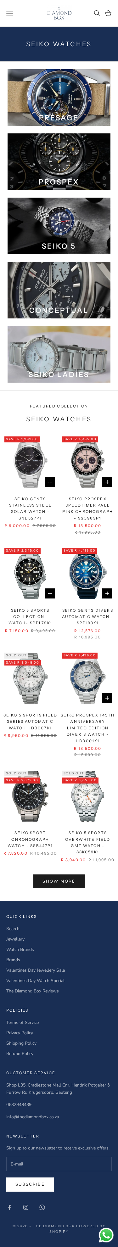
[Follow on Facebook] (9, 1207)
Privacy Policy (19, 1033)
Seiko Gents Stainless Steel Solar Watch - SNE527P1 (30, 508)
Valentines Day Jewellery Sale (35, 970)
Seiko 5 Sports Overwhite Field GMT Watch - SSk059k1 (87, 842)
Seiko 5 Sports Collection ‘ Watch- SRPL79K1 (30, 617)
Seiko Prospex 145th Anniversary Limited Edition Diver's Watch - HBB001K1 (88, 728)
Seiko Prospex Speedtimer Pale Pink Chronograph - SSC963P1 (87, 508)
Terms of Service (22, 1022)
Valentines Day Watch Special (35, 981)
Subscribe (30, 1184)
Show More (58, 881)
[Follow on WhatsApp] (42, 1207)
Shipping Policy (21, 1043)
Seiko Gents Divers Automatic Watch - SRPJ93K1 (88, 617)
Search (13, 929)
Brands (13, 960)
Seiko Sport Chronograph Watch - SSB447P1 (30, 839)
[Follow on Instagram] (26, 1207)
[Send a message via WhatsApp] (106, 1235)
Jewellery (15, 939)
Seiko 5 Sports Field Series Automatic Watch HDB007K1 (30, 721)
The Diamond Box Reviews (32, 991)
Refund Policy (19, 1054)
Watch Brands (20, 949)
